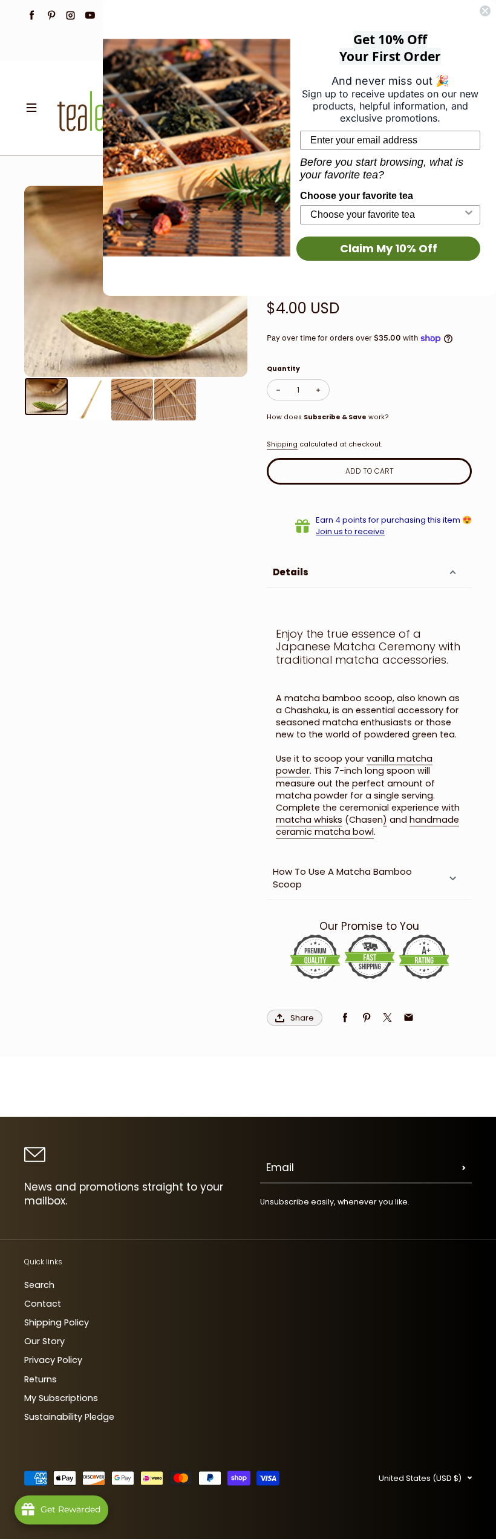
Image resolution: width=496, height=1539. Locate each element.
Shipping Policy (56, 1322)
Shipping (282, 444)
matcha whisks (309, 820)
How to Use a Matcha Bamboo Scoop (342, 877)
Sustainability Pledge (69, 1417)
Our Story (44, 1341)
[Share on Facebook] (345, 1017)
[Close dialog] (485, 11)
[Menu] (31, 107)
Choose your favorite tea (356, 196)
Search (39, 1285)
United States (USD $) (420, 1478)
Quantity (283, 368)
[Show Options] (469, 215)
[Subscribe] (464, 1168)
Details (290, 572)
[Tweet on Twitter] (387, 1017)
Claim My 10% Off (388, 248)
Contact (42, 1304)
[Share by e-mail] (408, 1017)
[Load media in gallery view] (46, 396)
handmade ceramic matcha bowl (367, 826)
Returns (40, 1379)
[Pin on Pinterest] (366, 1017)
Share (302, 1018)
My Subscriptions (61, 1398)
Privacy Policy (53, 1360)
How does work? (328, 417)
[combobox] (386, 215)
